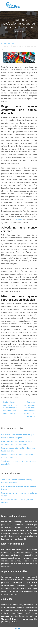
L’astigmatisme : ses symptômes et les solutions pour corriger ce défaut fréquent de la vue (10, 408)
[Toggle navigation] (33, 5)
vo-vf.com (18, 220)
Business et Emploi (9, 43)
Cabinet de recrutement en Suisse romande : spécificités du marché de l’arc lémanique (28, 409)
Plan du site (19, 629)
